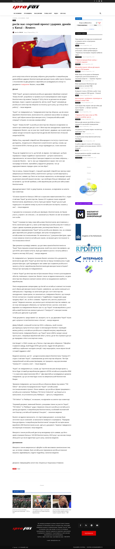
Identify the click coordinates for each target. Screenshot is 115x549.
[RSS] (97, 1)
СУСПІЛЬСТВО (79, 157)
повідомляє (25, 84)
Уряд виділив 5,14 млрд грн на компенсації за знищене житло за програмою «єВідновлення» (88, 41)
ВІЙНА (77, 95)
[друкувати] (49, 476)
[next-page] (79, 161)
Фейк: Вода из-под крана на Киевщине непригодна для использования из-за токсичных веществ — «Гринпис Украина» (88, 76)
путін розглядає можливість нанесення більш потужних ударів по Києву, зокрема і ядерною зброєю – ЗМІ (62, 511)
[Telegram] (99, 1)
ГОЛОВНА (15, 18)
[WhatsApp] (41, 476)
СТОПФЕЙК (78, 80)
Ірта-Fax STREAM (19, 32)
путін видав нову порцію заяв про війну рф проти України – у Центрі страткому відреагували (88, 108)
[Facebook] (94, 1)
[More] (53, 476)
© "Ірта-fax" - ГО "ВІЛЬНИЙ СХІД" (20, 547)
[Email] (45, 476)
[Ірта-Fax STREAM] (14, 32)
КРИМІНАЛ (78, 133)
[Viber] (37, 476)
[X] (34, 476)
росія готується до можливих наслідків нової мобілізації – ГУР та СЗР (21, 511)
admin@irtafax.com (55, 540)
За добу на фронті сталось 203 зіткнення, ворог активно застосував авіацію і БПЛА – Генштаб (88, 146)
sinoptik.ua (91, 29)
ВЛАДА (77, 45)
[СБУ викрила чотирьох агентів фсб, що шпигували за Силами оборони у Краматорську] (42, 501)
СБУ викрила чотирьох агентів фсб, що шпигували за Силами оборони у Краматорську (41, 511)
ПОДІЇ (27, 18)
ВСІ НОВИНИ (22, 18)
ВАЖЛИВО (78, 64)
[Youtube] (101, 1)
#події (18, 468)
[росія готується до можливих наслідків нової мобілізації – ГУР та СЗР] (22, 501)
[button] (100, 13)
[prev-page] (76, 161)
